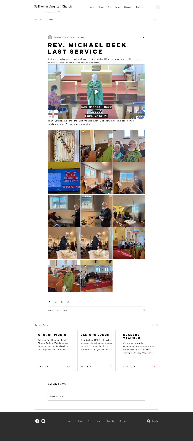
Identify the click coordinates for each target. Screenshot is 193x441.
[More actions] (143, 37)
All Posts (38, 19)
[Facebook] (37, 421)
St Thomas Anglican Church (53, 6)
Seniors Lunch (95, 334)
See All (155, 325)
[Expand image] (64, 145)
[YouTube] (43, 421)
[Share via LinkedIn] (62, 302)
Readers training (132, 336)
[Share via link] (68, 302)
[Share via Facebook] (49, 302)
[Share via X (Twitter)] (55, 302)
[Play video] (96, 91)
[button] (155, 19)
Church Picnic (52, 334)
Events (50, 19)
